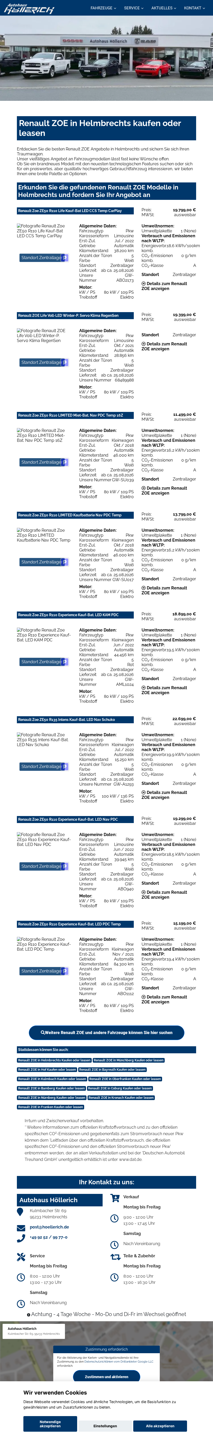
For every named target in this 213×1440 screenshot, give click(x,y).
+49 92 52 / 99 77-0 (49, 1237)
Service (132, 8)
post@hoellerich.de (49, 1227)
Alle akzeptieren (160, 1426)
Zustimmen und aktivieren (106, 1377)
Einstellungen (105, 1426)
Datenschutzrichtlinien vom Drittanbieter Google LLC (119, 1361)
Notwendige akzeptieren (50, 1424)
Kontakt (192, 8)
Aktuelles (161, 8)
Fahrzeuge (101, 8)
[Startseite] (29, 8)
